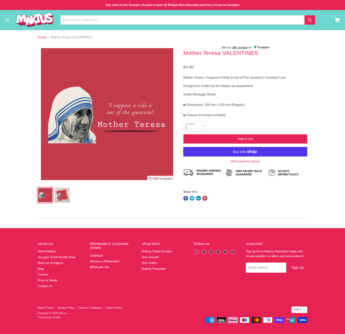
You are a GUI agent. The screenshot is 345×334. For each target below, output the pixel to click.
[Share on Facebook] (185, 198)
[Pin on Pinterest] (204, 198)
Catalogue (96, 255)
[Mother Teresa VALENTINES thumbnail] (45, 195)
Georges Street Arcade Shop (56, 257)
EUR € (297, 309)
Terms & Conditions (90, 307)
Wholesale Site (99, 267)
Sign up (297, 268)
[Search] (309, 20)
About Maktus (47, 251)
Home (42, 37)
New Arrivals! (150, 257)
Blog (41, 268)
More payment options (245, 161)
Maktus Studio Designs (157, 251)
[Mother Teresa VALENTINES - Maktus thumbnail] (62, 195)
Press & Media (47, 280)
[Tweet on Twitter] (192, 198)
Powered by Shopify (49, 317)
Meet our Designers (50, 263)
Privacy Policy (66, 307)
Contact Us (45, 286)
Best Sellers (150, 263)
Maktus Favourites (154, 268)
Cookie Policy (114, 307)
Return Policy (45, 307)
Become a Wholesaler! (104, 261)
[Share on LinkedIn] (198, 198)
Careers (43, 274)
